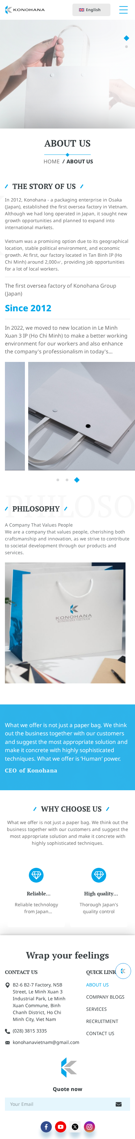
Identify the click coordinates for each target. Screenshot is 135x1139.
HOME (52, 161)
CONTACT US (100, 1033)
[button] (126, 38)
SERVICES (96, 1009)
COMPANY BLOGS (105, 997)
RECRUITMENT (102, 1021)
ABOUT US (80, 161)
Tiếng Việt (96, 26)
